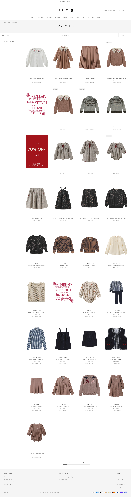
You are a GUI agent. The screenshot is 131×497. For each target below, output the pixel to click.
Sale (98, 17)
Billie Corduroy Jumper (63, 359)
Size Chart (119, 477)
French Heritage (90, 76)
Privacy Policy (120, 487)
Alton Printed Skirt (37, 218)
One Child (36, 76)
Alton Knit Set (116, 125)
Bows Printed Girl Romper (37, 453)
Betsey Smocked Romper (90, 312)
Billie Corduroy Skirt (89, 359)
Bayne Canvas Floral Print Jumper (63, 218)
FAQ (118, 482)
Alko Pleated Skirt (89, 78)
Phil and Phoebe (63, 216)
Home (5, 22)
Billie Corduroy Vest (116, 359)
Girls (71, 17)
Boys (77, 17)
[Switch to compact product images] (8, 35)
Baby (83, 17)
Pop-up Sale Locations (9, 482)
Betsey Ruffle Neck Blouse (116, 265)
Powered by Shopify (54, 492)
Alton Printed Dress (90, 172)
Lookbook (41, 17)
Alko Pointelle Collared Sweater (116, 78)
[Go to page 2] (88, 462)
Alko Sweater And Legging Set (63, 125)
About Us (6, 477)
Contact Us (120, 479)
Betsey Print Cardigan (89, 265)
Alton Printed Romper (116, 172)
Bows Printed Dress (116, 406)
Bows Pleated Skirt (36, 406)
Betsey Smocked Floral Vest (36, 312)
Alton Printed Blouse (63, 172)
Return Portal (63, 479)
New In (33, 17)
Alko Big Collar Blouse (37, 78)
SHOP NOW (36, 163)
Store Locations (8, 479)
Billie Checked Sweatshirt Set (116, 312)
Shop (9, 22)
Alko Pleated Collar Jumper (63, 78)
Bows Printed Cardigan (90, 406)
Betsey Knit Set (63, 265)
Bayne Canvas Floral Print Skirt (89, 218)
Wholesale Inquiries (122, 484)
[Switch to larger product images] (3, 35)
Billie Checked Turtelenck (37, 359)
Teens (65, 17)
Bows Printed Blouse (63, 406)
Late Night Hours (65, 1)
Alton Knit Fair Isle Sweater (89, 125)
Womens (49, 17)
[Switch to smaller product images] (5, 35)
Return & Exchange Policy (66, 477)
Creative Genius (37, 357)
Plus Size (57, 17)
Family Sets (91, 17)
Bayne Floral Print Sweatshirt (116, 218)
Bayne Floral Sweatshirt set (36, 265)
